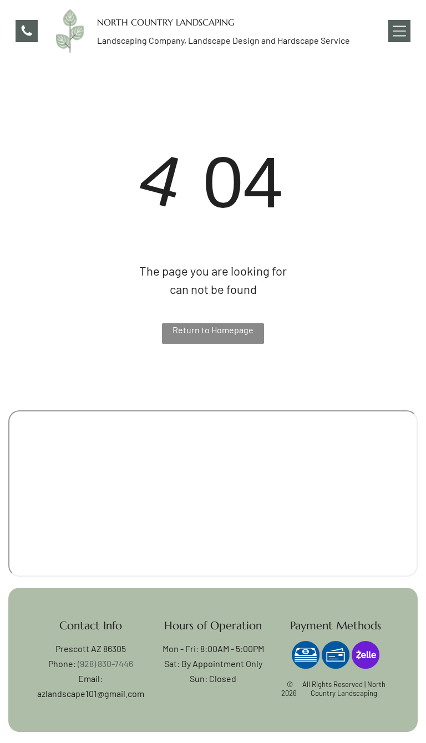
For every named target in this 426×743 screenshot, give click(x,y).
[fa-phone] (26, 34)
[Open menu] (399, 31)
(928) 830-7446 (105, 663)
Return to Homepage (213, 329)
